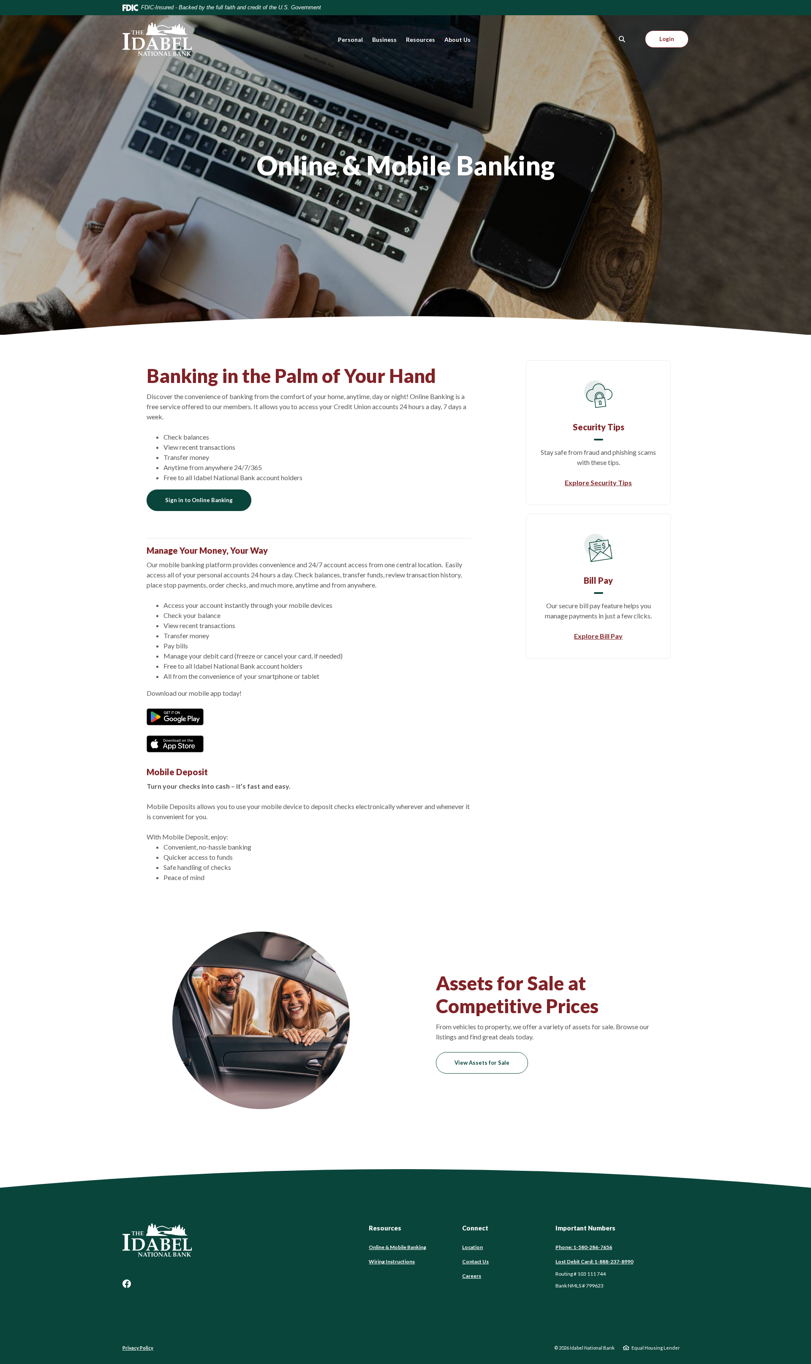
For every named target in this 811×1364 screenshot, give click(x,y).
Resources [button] (420, 39)
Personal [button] (350, 39)
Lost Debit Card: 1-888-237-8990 (594, 1261)
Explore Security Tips (598, 482)
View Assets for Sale (481, 1062)
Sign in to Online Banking (199, 500)
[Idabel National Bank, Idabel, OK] (157, 39)
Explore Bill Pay (598, 636)
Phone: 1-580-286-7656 (583, 1247)
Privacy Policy (137, 1347)
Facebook (126, 1283)
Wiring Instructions (392, 1261)
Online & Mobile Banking (397, 1247)
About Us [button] (457, 39)
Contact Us (475, 1261)
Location (472, 1247)
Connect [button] (475, 1228)
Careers (471, 1276)
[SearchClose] (622, 39)
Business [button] (384, 39)
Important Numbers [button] (585, 1228)
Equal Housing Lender (655, 1347)
